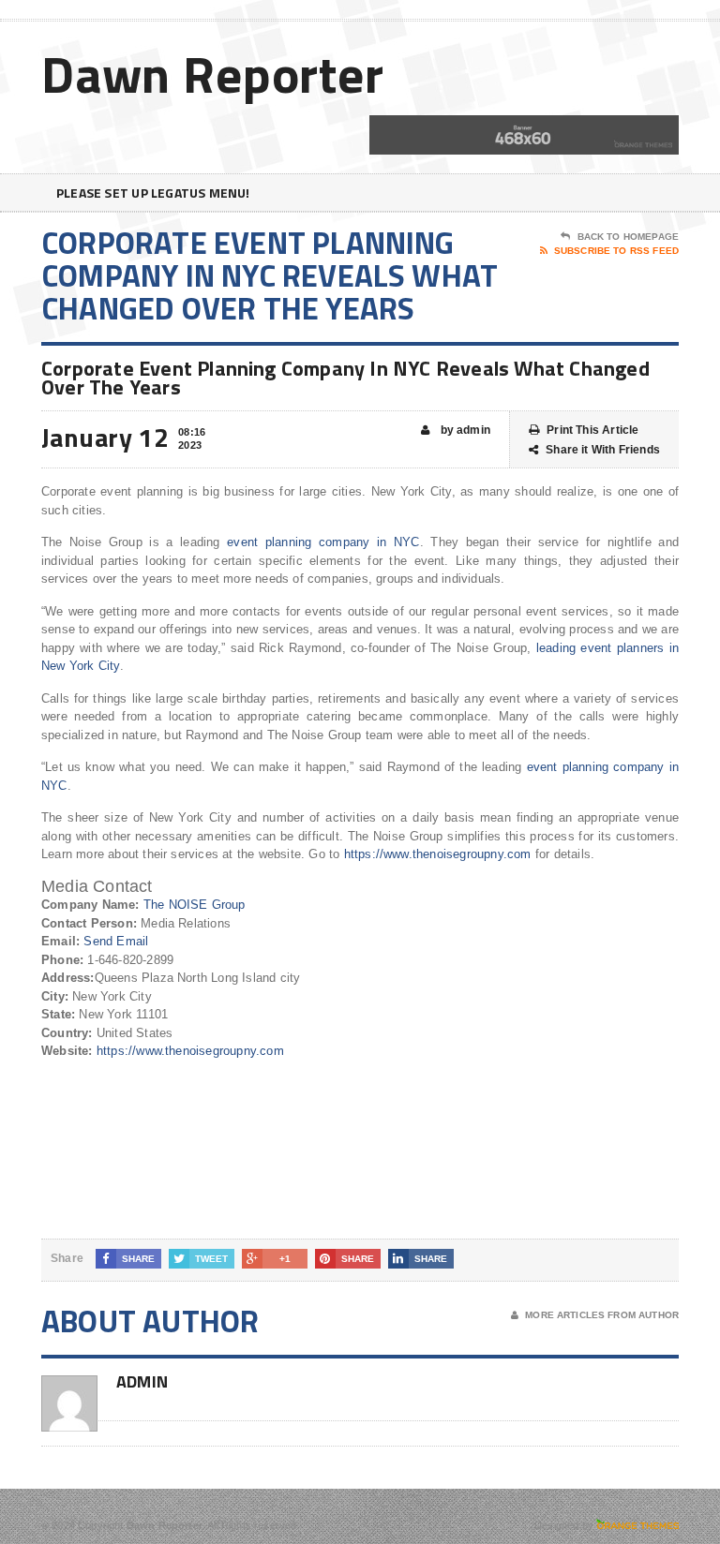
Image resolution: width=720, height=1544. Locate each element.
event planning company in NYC (323, 542)
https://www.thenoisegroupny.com (438, 854)
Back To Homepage (628, 236)
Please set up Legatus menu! (153, 192)
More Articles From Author (602, 1315)
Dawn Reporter (212, 73)
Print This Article (592, 430)
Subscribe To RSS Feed (616, 250)
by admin (463, 430)
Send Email (115, 941)
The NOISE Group (194, 905)
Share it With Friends (603, 449)
